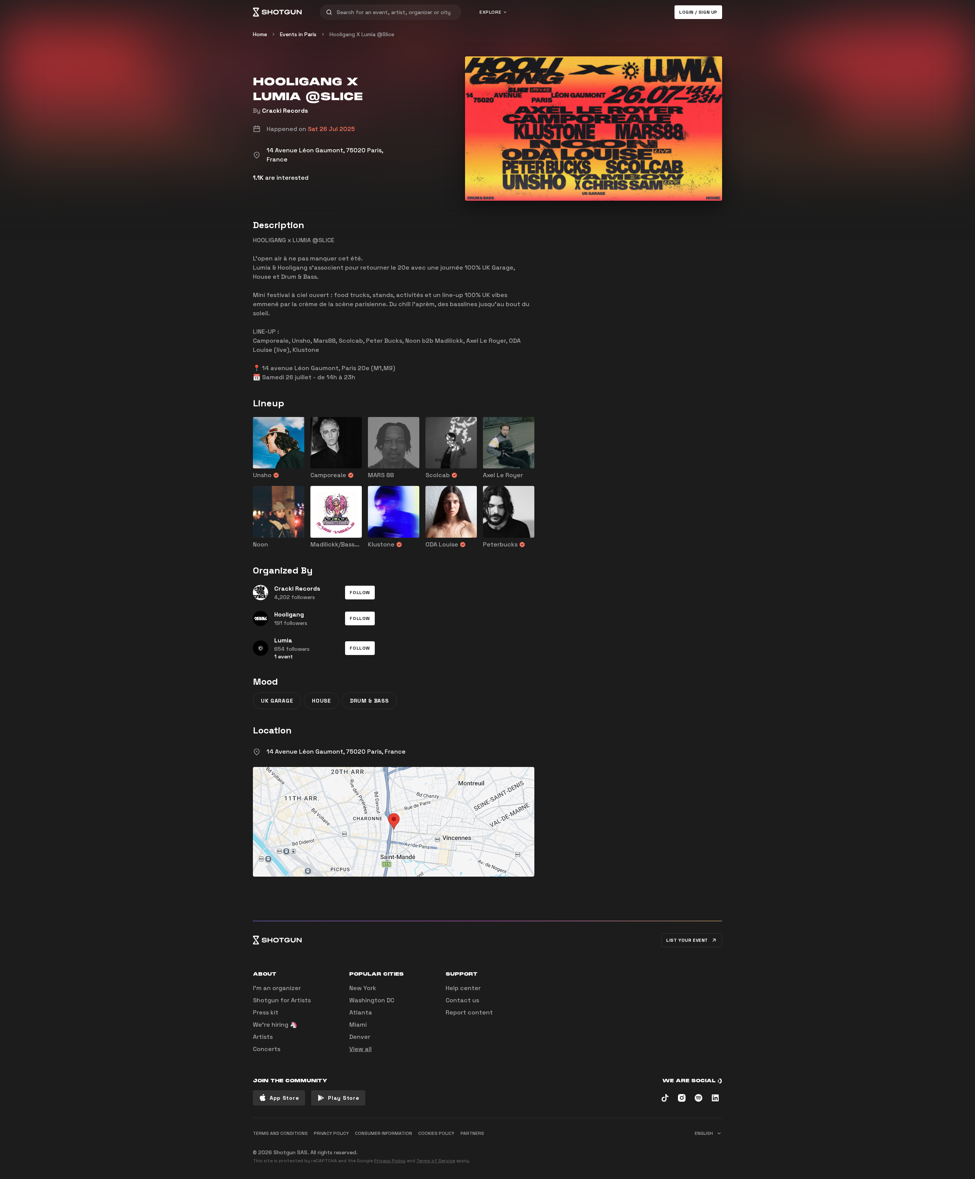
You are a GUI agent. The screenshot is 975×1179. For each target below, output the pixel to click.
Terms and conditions (280, 1133)
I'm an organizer (277, 988)
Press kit (265, 1012)
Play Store (343, 1097)
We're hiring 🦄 (275, 1025)
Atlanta (360, 1012)
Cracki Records (285, 111)
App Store (284, 1097)
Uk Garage (277, 700)
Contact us (462, 1000)
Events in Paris (298, 34)
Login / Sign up (698, 12)
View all (360, 1049)
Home (260, 34)
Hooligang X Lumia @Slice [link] (361, 34)
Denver (359, 1037)
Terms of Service (435, 1161)
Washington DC (371, 1000)
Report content (469, 1012)
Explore (490, 12)
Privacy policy (331, 1133)
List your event (687, 940)
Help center (463, 988)
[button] (360, 592)
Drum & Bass (369, 700)
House (321, 700)
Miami (358, 1025)
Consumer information (383, 1133)
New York (362, 988)
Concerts (266, 1049)
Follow (360, 593)
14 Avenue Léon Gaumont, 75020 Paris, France (336, 752)
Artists (263, 1037)
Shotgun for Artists (282, 1000)
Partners (472, 1133)
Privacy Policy (390, 1161)
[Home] (277, 12)
